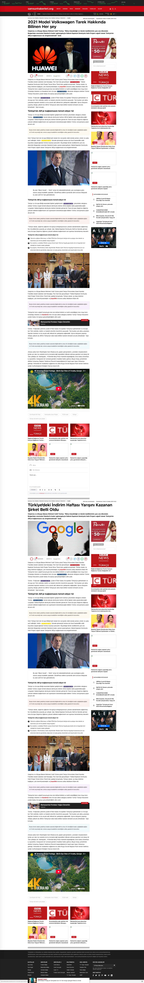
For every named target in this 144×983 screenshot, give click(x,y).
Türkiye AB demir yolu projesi (37, 418)
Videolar (93, 8)
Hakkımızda (31, 972)
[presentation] (33, 14)
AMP (81, 975)
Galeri (100, 8)
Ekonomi (77, 8)
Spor (71, 8)
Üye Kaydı (30, 967)
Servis (58, 8)
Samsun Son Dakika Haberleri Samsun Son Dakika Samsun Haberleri (46, 18)
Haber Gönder (70, 970)
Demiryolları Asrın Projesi (51, 414)
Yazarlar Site (83, 967)
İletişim (29, 975)
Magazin (85, 8)
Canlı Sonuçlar (57, 967)
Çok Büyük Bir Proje (35, 414)
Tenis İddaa (83, 970)
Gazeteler (69, 964)
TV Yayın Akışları (71, 975)
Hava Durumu (70, 967)
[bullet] (51, 490)
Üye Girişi (30, 964)
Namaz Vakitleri (71, 972)
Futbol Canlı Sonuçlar (59, 972)
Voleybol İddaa (44, 975)
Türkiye (74, 414)
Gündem (65, 8)
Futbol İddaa (44, 964)
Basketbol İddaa (45, 967)
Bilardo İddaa (44, 972)
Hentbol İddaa (44, 970)
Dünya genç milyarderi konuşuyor (51, 14)
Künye (29, 970)
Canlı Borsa (57, 964)
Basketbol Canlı (84, 972)
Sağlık (68, 18)
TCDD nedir (65, 414)
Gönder (33, 489)
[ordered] (49, 490)
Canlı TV (56, 970)
